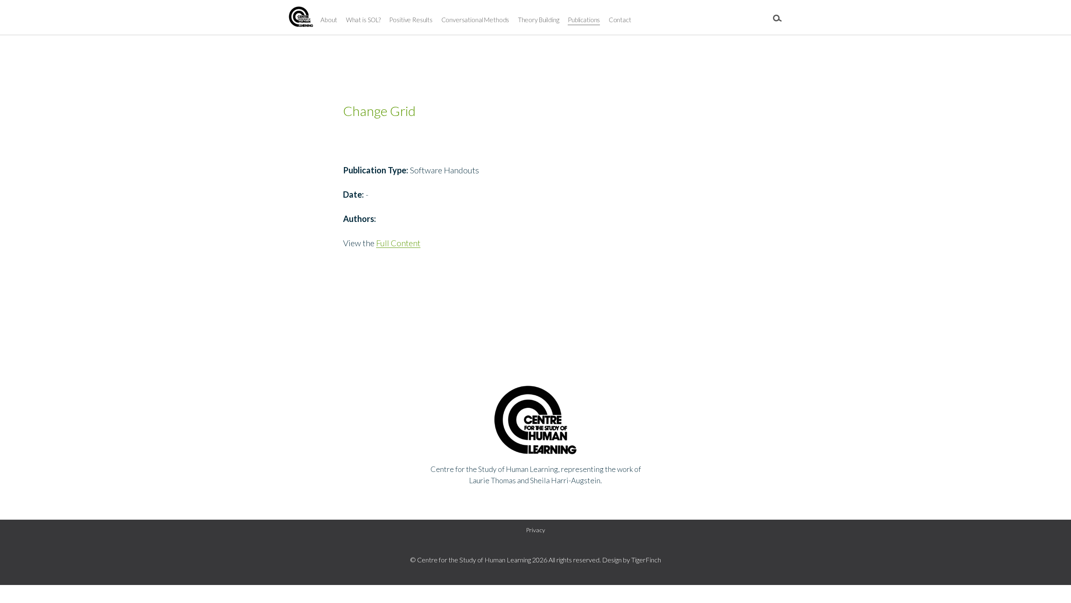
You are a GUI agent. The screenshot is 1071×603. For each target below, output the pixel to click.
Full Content (398, 243)
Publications (584, 19)
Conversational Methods (475, 19)
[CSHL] (301, 18)
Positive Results (411, 19)
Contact (620, 19)
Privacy (535, 529)
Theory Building (538, 19)
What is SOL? (363, 19)
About (328, 19)
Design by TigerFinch (631, 560)
